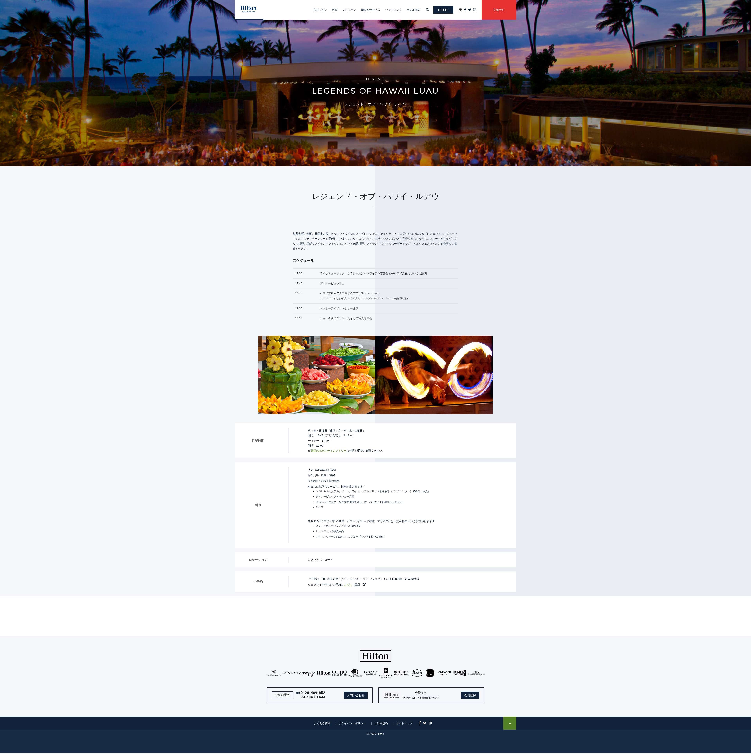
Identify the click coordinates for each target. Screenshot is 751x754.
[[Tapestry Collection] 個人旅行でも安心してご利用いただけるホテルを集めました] (371, 673)
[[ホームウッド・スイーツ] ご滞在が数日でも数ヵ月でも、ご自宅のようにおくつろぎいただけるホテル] (443, 673)
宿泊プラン (320, 9)
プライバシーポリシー (352, 723)
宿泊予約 (498, 9)
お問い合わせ (356, 695)
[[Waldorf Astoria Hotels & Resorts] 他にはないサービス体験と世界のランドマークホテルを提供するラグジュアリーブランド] (274, 673)
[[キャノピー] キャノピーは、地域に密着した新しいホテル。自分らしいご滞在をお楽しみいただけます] (307, 673)
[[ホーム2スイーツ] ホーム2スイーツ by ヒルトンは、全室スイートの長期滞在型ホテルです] (459, 673)
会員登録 (470, 695)
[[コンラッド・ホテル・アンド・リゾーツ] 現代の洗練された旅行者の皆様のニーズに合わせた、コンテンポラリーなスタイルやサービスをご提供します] (290, 673)
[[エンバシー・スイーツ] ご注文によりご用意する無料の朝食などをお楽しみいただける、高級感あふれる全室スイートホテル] (386, 673)
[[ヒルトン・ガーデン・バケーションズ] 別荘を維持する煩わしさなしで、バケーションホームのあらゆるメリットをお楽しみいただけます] (476, 673)
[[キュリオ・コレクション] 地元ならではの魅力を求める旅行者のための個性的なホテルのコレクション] (339, 673)
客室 (334, 9)
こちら (348, 584)
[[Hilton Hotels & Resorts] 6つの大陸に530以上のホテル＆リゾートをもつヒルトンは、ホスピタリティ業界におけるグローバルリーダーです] (324, 673)
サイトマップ (404, 723)
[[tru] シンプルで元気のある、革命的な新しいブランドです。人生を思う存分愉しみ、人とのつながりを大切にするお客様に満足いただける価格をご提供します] (430, 673)
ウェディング (393, 9)
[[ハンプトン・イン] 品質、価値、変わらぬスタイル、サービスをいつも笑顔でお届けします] (417, 673)
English (443, 9)
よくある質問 (322, 723)
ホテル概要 (413, 9)
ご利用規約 (381, 723)
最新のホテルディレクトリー (328, 450)
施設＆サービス (370, 9)
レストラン (349, 9)
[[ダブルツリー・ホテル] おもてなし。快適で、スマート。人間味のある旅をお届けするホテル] (355, 673)
